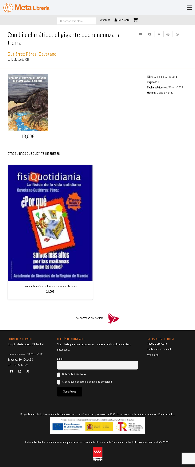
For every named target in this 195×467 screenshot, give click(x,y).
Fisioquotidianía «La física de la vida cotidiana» (50, 286)
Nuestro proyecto (157, 344)
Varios (169, 93)
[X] (28, 371)
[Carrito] (136, 20)
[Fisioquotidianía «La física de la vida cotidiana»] (50, 223)
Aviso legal (153, 355)
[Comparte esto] (149, 34)
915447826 (21, 365)
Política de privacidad (159, 349)
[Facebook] (11, 371)
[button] (189, 7)
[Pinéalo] (168, 34)
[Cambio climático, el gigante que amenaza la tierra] (28, 77)
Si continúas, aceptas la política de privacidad (87, 381)
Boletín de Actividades (74, 374)
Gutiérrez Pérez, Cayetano (32, 54)
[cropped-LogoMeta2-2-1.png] (26, 7)
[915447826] (11, 364)
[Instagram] (19, 371)
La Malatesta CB (18, 59)
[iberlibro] (114, 318)
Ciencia (161, 93)
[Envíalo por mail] (140, 34)
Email (60, 358)
